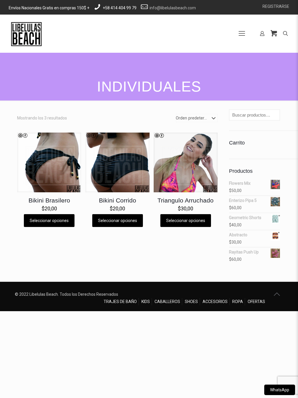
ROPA (237, 301)
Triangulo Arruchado (185, 200)
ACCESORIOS (215, 301)
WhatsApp (279, 390)
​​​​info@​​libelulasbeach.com (173, 8)
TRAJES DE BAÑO (120, 301)
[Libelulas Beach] (26, 33)
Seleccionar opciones (49, 220)
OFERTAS (256, 301)
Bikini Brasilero (49, 200)
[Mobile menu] (242, 33)
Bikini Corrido (117, 200)
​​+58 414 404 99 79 (119, 8)
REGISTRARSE (275, 6)
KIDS (145, 301)
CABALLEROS (167, 301)
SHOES (191, 301)
